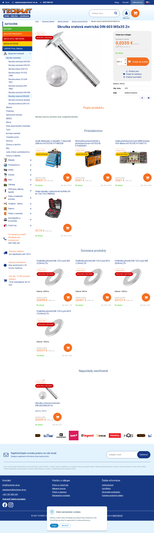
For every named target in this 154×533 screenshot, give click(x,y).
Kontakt (126, 2)
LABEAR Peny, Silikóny (13, 48)
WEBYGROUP (118, 516)
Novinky (8, 29)
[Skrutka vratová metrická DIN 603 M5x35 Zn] (73, 59)
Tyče (8, 130)
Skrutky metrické (63, 21)
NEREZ (9, 118)
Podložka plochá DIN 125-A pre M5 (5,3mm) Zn (53, 261)
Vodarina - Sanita (15, 204)
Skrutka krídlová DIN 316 (18, 104)
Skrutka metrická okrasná (19, 100)
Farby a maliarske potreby (15, 197)
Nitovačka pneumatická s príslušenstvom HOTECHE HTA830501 (88, 143)
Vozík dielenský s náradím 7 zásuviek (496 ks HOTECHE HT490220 (53, 142)
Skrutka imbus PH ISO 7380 (17, 74)
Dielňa (10, 170)
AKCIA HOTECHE (11, 44)
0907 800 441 (48, 2)
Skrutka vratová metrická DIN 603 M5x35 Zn (47, 404)
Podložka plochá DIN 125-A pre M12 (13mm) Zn (93, 261)
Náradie (11, 160)
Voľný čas (12, 225)
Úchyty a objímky (13, 156)
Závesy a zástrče (13, 144)
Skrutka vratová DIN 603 (80, 21)
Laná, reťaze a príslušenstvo (18, 152)
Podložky (10, 111)
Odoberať (144, 455)
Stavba (11, 175)
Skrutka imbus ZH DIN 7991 (17, 80)
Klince (8, 122)
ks (121, 62)
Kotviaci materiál (13, 133)
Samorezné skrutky (14, 115)
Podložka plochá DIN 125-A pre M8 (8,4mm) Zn (131, 261)
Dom (10, 180)
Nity (8, 148)
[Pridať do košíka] (67, 177)
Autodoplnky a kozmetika (14, 219)
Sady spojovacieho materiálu (18, 126)
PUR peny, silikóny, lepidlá (16, 190)
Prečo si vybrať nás (60, 485)
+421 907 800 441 (10, 494)
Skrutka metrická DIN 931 (19, 65)
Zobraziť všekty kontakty (14, 499)
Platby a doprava (59, 492)
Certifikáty (106, 488)
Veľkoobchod (137, 2)
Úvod (7, 2)
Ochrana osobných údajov (112, 495)
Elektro (11, 208)
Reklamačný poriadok (61, 495)
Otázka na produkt (133, 77)
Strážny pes (133, 71)
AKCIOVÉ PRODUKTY (13, 34)
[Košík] (136, 13)
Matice (9, 107)
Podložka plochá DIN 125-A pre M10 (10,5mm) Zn (54, 312)
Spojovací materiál (48, 21)
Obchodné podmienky (111, 492)
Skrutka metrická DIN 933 (19, 61)
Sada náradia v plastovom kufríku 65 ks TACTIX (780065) (52, 192)
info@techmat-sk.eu (11, 485)
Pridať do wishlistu (133, 74)
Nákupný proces (59, 488)
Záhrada (11, 184)
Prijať (54, 526)
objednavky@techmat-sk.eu (26, 2)
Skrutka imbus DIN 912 (18, 69)
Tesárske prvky (12, 137)
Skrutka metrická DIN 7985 (17, 87)
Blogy (117, 2)
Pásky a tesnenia (15, 213)
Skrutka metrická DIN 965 (19, 92)
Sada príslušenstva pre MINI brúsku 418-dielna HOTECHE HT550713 (132, 142)
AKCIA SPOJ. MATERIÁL (14, 39)
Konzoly (9, 141)
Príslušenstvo (14, 165)
